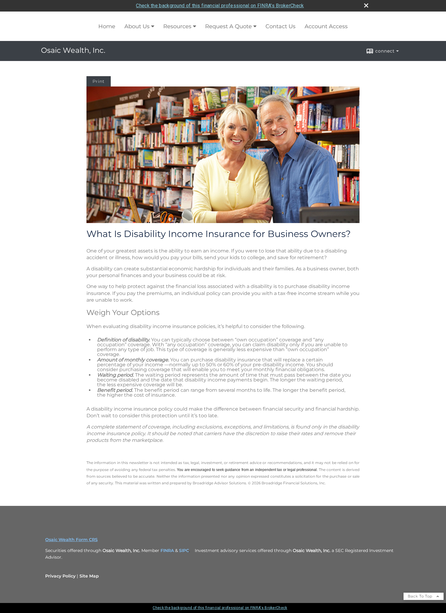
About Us (137, 26)
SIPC (184, 550)
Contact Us (280, 26)
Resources (177, 26)
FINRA (167, 550)
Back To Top (421, 596)
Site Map (89, 576)
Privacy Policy (60, 576)
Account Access (326, 26)
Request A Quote (228, 26)
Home (106, 26)
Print (99, 81)
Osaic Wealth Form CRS (71, 539)
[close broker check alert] (366, 5)
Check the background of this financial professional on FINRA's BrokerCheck (220, 5)
